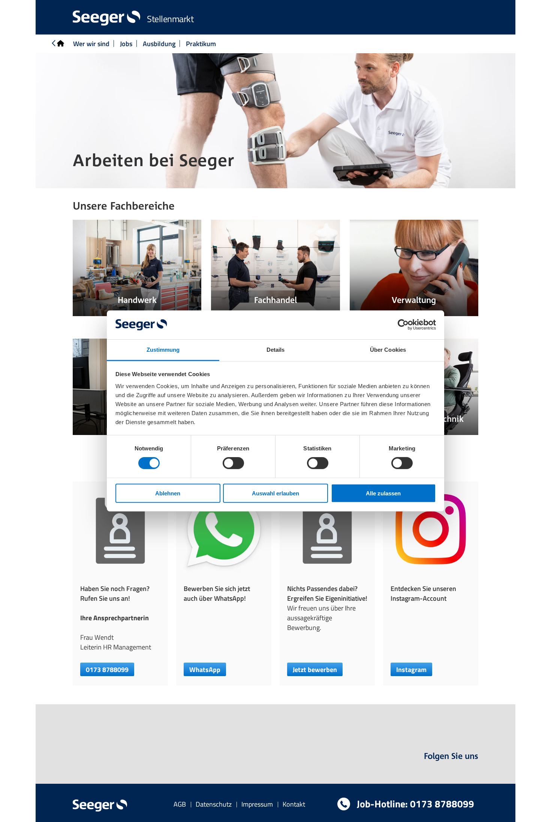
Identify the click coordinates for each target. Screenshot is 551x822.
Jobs (126, 44)
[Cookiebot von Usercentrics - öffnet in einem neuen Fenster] (403, 324)
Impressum (257, 804)
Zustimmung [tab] (163, 349)
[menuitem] (179, 804)
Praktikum (201, 44)
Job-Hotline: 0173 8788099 (414, 803)
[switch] (233, 463)
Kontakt (294, 804)
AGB (180, 804)
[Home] (57, 43)
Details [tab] (276, 349)
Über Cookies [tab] (388, 349)
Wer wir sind (91, 44)
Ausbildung (159, 44)
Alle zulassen (383, 493)
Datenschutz (214, 804)
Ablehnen (167, 493)
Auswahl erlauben (275, 493)
